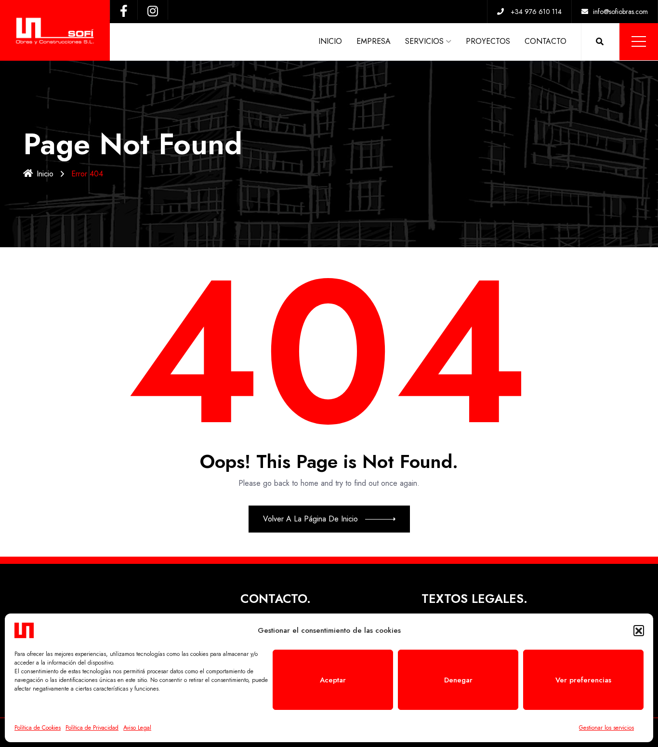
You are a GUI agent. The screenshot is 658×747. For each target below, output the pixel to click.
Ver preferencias (583, 680)
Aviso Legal (137, 727)
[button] (639, 630)
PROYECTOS (488, 41)
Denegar (458, 680)
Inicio (45, 173)
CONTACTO (545, 41)
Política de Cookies (37, 727)
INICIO (330, 41)
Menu (639, 41)
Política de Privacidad (92, 727)
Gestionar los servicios (606, 727)
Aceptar (333, 680)
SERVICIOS (424, 41)
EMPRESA (373, 41)
